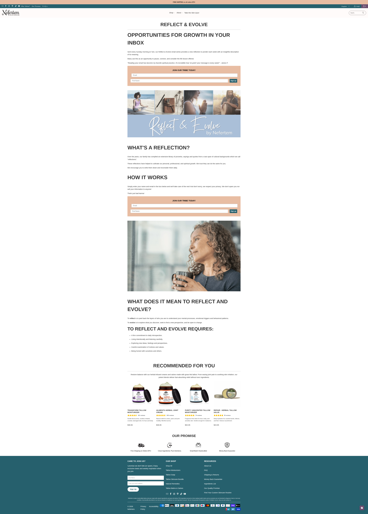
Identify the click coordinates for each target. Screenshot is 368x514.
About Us (207, 466)
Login (358, 6)
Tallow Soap (170, 475)
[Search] (363, 13)
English (344, 6)
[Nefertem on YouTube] (19, 6)
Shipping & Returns (211, 475)
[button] (172, 13)
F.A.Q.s (44, 6)
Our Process (36, 6)
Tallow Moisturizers (173, 470)
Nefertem (131, 509)
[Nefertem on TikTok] (16, 6)
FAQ (206, 470)
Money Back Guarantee (213, 479)
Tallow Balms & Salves (174, 488)
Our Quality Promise (212, 488)
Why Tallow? (25, 6)
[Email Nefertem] (2, 6)
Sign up (233, 81)
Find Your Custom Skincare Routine (217, 493)
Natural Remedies (173, 484)
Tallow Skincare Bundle (175, 479)
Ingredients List (210, 484)
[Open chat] (362, 508)
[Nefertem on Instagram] (9, 6)
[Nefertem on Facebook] (6, 6)
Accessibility (153, 506)
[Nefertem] (11, 13)
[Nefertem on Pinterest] (12, 6)
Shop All (169, 466)
